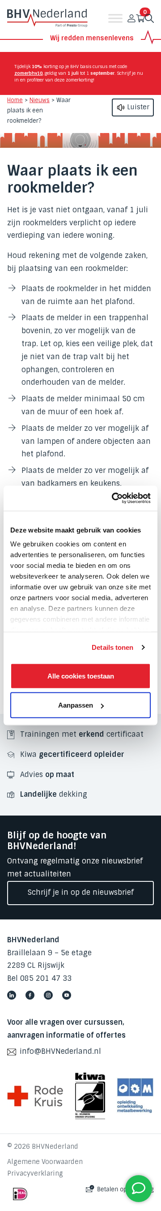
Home (15, 100)
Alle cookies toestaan (80, 675)
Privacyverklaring (35, 1173)
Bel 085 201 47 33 (39, 978)
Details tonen (112, 647)
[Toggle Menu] (115, 18)
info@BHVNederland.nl (60, 1051)
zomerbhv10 (28, 73)
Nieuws (40, 100)
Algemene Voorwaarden (45, 1162)
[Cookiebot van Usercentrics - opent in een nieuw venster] (113, 498)
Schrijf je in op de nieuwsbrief (81, 892)
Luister (137, 107)
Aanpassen (75, 705)
